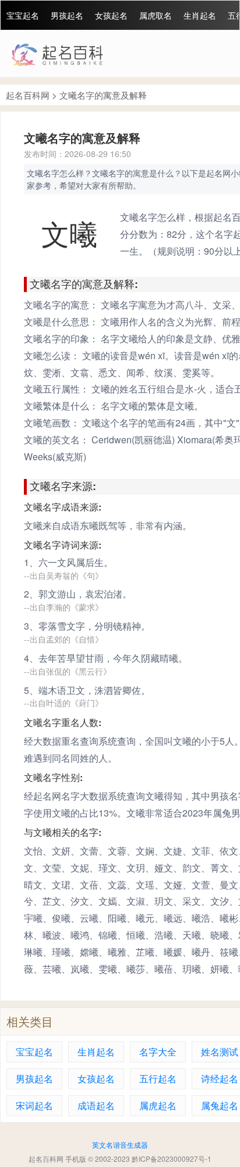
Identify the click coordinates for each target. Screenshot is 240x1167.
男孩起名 (67, 15)
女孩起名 (111, 15)
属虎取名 (155, 15)
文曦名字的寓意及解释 (103, 95)
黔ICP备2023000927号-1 (171, 1158)
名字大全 (158, 1051)
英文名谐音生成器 (120, 1144)
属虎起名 (158, 1105)
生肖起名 (199, 15)
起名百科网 (28, 95)
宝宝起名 (22, 15)
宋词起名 (34, 1105)
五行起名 (158, 1078)
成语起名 (96, 1105)
